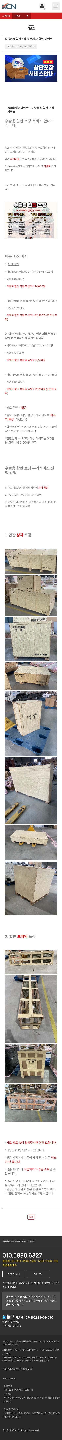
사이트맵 (31, 1241)
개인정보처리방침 (18, 1241)
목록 (31, 1217)
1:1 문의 (38, 1274)
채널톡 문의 (14, 1274)
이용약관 (6, 1241)
